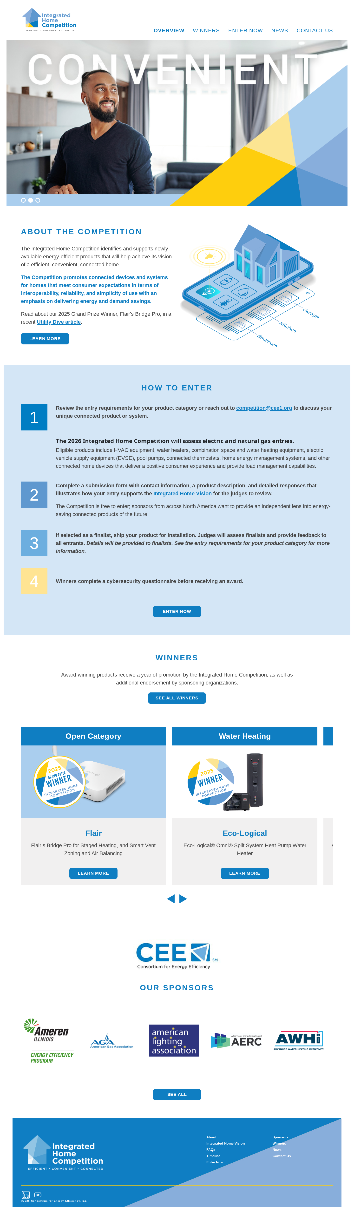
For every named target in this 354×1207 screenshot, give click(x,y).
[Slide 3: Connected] (37, 200)
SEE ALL (177, 1094)
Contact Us (315, 30)
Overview (169, 30)
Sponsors (280, 1137)
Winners (206, 30)
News (279, 30)
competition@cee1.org (264, 408)
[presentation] (171, 898)
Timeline (213, 1156)
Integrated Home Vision (182, 493)
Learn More (44, 338)
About (211, 1137)
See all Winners (177, 698)
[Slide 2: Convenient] (30, 200)
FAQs (210, 1150)
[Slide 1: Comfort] (23, 200)
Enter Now (245, 30)
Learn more (93, 873)
